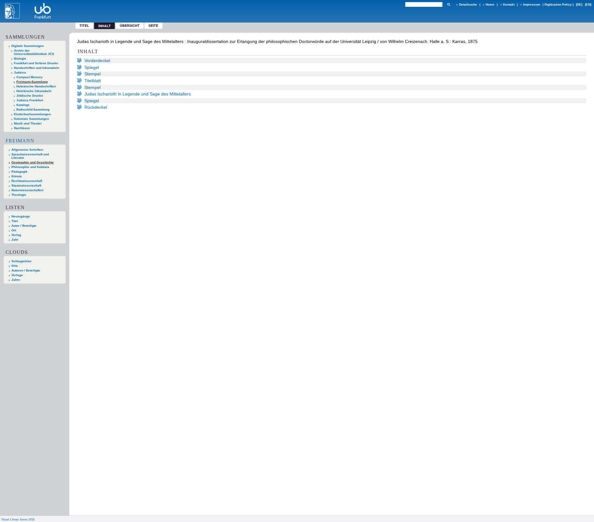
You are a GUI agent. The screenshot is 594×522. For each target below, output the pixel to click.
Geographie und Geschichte (32, 162)
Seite (153, 25)
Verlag (16, 235)
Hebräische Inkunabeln (33, 91)
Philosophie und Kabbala (30, 167)
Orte (14, 265)
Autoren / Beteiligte (25, 270)
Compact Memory (29, 77)
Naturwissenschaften (27, 190)
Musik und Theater (28, 123)
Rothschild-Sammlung (33, 109)
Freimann (20, 140)
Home (490, 4)
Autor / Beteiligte (24, 225)
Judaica (20, 72)
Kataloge (23, 105)
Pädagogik (19, 171)
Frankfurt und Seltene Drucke (36, 63)
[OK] (448, 4)
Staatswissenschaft (26, 185)
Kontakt (508, 4)
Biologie (20, 58)
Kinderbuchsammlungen (32, 114)
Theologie (18, 194)
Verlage (17, 275)
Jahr (14, 239)
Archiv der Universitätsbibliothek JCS (34, 52)
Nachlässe (22, 128)
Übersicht (130, 25)
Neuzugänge (20, 216)
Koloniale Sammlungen (31, 118)
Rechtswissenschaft (26, 181)
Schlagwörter (21, 261)
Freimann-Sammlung (32, 81)
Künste (16, 176)
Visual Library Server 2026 (18, 519)
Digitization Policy (558, 4)
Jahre (15, 279)
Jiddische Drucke (29, 95)
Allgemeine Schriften (27, 149)
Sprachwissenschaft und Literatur (30, 156)
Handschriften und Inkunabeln (36, 67)
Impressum (531, 4)
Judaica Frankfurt (29, 100)
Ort (13, 230)
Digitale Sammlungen (27, 46)
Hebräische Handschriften (36, 86)
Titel (84, 25)
